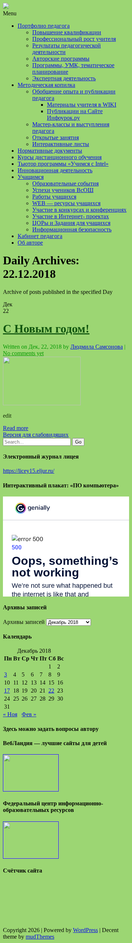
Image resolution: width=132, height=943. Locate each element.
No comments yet (23, 353)
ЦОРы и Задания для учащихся (71, 223)
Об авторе (30, 242)
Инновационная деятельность (55, 170)
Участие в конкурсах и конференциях (79, 210)
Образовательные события (65, 183)
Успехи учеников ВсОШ (63, 190)
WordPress (85, 930)
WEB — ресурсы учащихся (66, 203)
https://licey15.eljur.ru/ (28, 471)
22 (51, 690)
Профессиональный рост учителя (74, 39)
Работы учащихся (54, 196)
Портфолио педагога (44, 26)
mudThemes (40, 937)
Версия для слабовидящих (36, 435)
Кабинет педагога (40, 236)
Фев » (29, 714)
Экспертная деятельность (64, 78)
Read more (15, 428)
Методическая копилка (46, 85)
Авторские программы (60, 58)
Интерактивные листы (60, 144)
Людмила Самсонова (96, 347)
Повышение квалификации (66, 32)
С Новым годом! (46, 328)
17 (7, 690)
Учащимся (31, 177)
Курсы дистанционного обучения (60, 157)
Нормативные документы (50, 150)
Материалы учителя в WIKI (81, 104)
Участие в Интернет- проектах (70, 216)
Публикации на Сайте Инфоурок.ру (75, 114)
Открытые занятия (55, 137)
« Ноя (10, 714)
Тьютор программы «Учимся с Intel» (63, 164)
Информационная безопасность (71, 229)
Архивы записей (24, 622)
